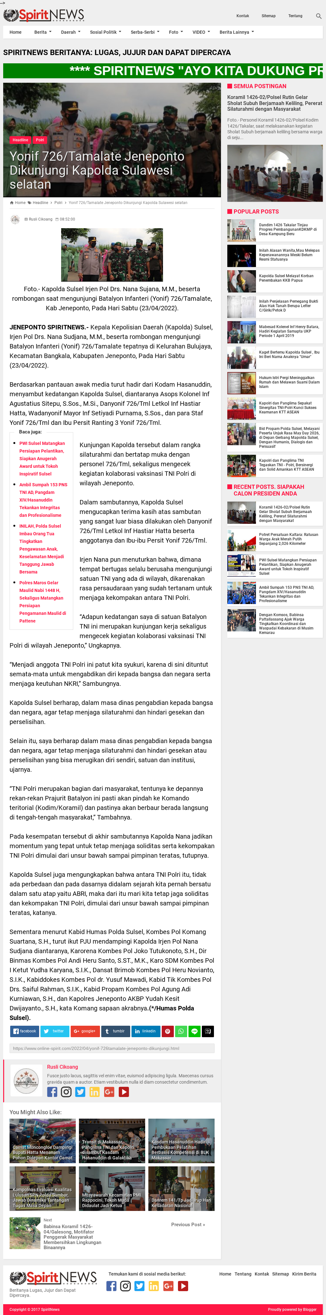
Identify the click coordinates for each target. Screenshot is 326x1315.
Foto (173, 32)
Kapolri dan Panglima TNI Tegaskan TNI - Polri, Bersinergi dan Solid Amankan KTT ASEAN (286, 465)
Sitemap (269, 16)
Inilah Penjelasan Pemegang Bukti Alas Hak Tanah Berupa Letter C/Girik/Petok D (288, 306)
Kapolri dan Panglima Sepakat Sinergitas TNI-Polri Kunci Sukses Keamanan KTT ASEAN (287, 407)
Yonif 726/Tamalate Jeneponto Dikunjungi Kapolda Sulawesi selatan (97, 170)
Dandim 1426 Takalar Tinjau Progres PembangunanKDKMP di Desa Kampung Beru (288, 229)
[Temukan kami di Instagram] (66, 1092)
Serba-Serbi (143, 32)
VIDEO (199, 32)
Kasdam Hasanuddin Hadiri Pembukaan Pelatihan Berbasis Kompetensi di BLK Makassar (180, 1149)
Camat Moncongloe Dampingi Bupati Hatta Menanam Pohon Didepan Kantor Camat (43, 1153)
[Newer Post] (19, 1222)
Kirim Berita (304, 1273)
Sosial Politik (103, 32)
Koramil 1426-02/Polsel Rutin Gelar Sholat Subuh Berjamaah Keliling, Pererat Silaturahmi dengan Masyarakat (274, 103)
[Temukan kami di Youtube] (124, 1092)
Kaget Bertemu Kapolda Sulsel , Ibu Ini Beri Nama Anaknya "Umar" (289, 354)
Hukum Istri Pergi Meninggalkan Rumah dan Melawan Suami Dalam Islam (289, 382)
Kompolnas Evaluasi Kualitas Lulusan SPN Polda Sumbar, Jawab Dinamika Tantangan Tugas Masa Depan (42, 1197)
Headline (20, 140)
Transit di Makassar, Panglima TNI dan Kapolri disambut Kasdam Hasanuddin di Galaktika (108, 1149)
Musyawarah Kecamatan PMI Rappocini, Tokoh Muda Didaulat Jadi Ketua (111, 1200)
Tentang (295, 16)
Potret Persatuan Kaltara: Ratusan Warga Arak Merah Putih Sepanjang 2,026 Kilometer (288, 539)
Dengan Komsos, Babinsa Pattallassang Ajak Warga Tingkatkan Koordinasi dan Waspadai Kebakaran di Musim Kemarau (286, 624)
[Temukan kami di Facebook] (52, 1092)
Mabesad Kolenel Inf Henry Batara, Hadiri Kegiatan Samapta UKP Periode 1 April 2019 (289, 331)
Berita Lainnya (234, 32)
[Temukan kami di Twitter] (80, 1092)
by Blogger (307, 1309)
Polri (40, 140)
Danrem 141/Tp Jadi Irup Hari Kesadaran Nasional (181, 1203)
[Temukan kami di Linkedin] (94, 1092)
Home (16, 32)
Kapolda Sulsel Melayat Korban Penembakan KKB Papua (286, 278)
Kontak (243, 16)
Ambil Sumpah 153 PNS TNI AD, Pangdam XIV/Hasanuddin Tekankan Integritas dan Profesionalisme (43, 500)
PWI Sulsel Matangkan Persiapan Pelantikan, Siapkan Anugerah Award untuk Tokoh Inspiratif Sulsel (42, 458)
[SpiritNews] (51, 15)
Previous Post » (188, 1224)
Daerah (68, 32)
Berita (40, 32)
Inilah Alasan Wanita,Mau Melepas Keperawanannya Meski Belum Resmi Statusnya (289, 255)
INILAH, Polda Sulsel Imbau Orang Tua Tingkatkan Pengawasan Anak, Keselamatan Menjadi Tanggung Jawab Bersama (41, 549)
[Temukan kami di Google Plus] (109, 1092)
